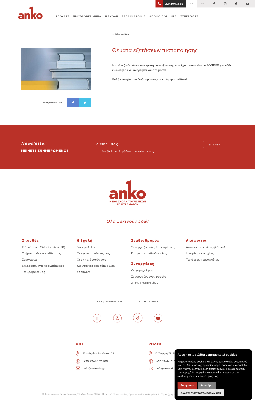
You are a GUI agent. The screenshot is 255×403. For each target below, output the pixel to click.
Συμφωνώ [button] (187, 385)
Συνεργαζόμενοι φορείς (148, 276)
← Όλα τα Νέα (120, 34)
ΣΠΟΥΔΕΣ (62, 16)
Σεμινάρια (29, 259)
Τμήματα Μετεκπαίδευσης (41, 253)
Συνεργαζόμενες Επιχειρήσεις (153, 247)
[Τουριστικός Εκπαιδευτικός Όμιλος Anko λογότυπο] (30, 13)
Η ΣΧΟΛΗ (111, 16)
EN (202, 3)
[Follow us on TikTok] (236, 3)
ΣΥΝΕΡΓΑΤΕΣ (189, 16)
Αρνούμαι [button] (207, 385)
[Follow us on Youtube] (158, 321)
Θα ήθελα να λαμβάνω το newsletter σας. (128, 151)
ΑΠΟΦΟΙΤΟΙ (158, 16)
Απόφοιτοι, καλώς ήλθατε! (205, 247)
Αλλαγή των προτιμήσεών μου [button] (201, 392)
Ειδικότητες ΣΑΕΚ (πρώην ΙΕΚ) (43, 247)
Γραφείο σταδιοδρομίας (149, 253)
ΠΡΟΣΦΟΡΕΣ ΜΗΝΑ (87, 16)
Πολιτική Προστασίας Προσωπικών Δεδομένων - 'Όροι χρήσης (139, 394)
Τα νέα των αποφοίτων (203, 259)
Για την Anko (86, 247)
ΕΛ (191, 3)
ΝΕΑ (174, 16)
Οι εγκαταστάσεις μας (93, 253)
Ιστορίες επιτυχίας (200, 253)
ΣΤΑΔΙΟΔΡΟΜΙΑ (133, 16)
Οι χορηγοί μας (142, 270)
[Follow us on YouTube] (247, 3)
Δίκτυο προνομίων (144, 282)
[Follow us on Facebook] (214, 3)
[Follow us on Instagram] (225, 3)
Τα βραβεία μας (33, 272)
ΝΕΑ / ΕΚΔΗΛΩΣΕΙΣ (110, 301)
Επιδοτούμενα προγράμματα (43, 265)
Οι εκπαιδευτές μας (91, 259)
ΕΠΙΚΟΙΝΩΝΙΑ (148, 301)
